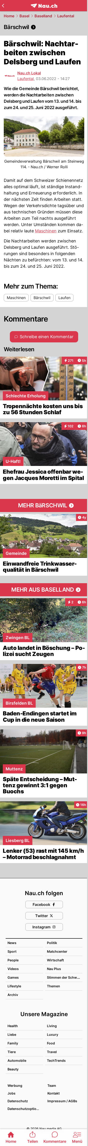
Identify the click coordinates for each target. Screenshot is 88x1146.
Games (13, 977)
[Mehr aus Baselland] (44, 589)
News (12, 943)
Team (51, 1085)
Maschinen (46, 230)
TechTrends (56, 1060)
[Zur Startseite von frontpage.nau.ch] (44, 6)
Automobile (17, 1060)
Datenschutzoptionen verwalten (25, 1109)
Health (13, 1026)
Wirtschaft (55, 960)
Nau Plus (54, 969)
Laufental (65, 16)
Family (13, 1043)
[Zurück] (3, 5)
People (13, 960)
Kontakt (53, 1093)
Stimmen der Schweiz (64, 977)
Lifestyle (14, 986)
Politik (52, 943)
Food (51, 1043)
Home (9, 16)
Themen (53, 986)
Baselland (43, 16)
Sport (12, 951)
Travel (52, 1052)
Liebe (12, 1034)
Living (52, 1026)
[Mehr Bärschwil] (44, 505)
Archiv (13, 995)
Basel (24, 16)
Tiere (12, 1052)
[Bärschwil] (44, 27)
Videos (13, 969)
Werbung (15, 1085)
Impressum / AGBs (62, 1101)
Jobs (11, 1093)
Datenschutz (18, 1101)
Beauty (13, 1069)
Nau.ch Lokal (29, 73)
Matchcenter (57, 951)
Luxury (52, 1034)
